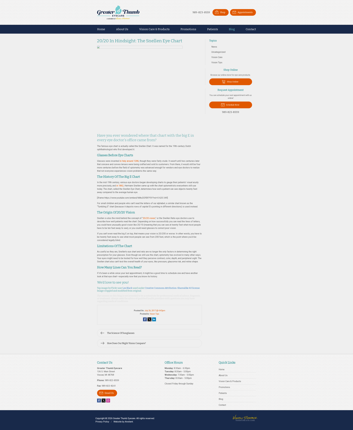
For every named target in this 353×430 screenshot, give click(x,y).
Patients (212, 29)
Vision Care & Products (154, 29)
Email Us (109, 393)
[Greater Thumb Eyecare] (118, 12)
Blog (232, 29)
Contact (251, 29)
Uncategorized (218, 52)
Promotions (188, 29)
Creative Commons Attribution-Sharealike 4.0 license (172, 288)
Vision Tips (154, 314)
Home (101, 29)
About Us (122, 29)
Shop (222, 12)
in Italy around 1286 (129, 161)
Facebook (99, 400)
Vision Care (216, 57)
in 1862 (120, 185)
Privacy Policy (102, 421)
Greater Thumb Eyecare (124, 418)
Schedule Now (232, 105)
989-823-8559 (201, 12)
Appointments (245, 12)
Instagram (108, 400)
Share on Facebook (145, 319)
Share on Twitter (149, 319)
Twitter (103, 400)
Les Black (127, 288)
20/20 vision (149, 218)
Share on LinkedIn (154, 319)
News (214, 46)
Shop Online (232, 82)
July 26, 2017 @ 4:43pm (155, 310)
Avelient (129, 421)
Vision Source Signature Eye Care (245, 418)
